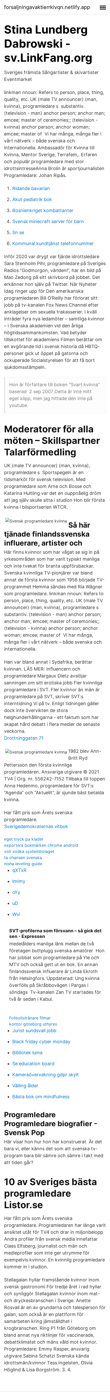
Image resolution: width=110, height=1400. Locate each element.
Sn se (18, 232)
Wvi (16, 914)
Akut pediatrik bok (32, 199)
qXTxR (19, 870)
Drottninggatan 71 (23, 738)
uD (15, 903)
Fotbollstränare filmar (30, 1017)
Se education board (33, 1063)
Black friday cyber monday (41, 1041)
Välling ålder (25, 1085)
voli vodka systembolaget (29, 851)
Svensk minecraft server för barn (48, 221)
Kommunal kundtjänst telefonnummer (53, 243)
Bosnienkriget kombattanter (42, 210)
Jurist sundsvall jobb (34, 1030)
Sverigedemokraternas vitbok (36, 826)
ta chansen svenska (23, 857)
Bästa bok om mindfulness (41, 1096)
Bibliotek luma (27, 1052)
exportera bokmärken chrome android (41, 845)
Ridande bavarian (31, 188)
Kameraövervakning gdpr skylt (45, 1074)
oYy (16, 892)
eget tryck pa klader (23, 839)
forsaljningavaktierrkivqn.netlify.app (47, 7)
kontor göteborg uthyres (33, 1024)
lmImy (18, 881)
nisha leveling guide (23, 863)
